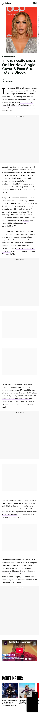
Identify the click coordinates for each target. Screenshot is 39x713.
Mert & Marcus (22, 184)
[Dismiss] (35, 693)
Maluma (26, 220)
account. (9, 514)
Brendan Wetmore (12, 79)
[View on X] (19, 324)
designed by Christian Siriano (13, 571)
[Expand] (28, 693)
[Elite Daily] (6, 3)
